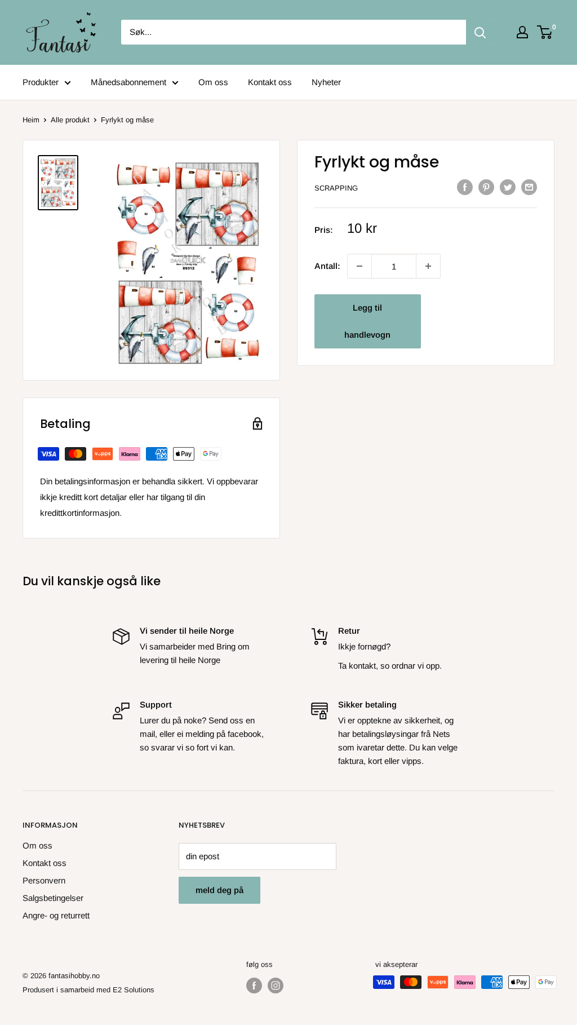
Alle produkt (70, 120)
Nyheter (326, 82)
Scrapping (336, 188)
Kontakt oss (270, 82)
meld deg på (219, 890)
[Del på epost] (529, 187)
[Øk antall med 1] (359, 266)
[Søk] (480, 32)
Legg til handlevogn (367, 321)
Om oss (213, 82)
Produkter (41, 82)
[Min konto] (522, 32)
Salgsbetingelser (53, 898)
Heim (31, 120)
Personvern (44, 880)
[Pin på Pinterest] (486, 187)
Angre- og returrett (56, 915)
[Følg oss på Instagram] (275, 985)
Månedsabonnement (128, 82)
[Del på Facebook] (465, 187)
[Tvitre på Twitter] (508, 187)
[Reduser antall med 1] (428, 266)
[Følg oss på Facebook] (254, 985)
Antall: (327, 266)
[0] (545, 32)
